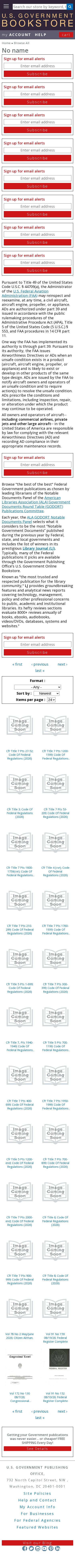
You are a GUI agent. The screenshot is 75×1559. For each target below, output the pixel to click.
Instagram (37, 1548)
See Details (37, 1448)
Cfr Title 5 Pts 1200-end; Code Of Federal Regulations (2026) (20, 1163)
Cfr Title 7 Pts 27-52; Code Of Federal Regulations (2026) (19, 754)
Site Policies (37, 1493)
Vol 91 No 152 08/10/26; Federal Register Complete (55, 1397)
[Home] (37, 25)
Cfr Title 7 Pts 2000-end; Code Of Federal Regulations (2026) (20, 1221)
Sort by (24, 693)
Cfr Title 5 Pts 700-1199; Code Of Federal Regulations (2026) (55, 1046)
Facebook (24, 1548)
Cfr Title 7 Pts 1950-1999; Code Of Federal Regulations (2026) (55, 1104)
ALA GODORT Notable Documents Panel (33, 519)
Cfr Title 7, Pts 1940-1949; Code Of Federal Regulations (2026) (19, 1046)
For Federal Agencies (37, 1520)
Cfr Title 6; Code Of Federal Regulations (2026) (55, 1221)
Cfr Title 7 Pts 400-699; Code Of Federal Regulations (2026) (20, 1104)
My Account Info (38, 1506)
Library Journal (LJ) (39, 548)
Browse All (21, 43)
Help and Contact (37, 1500)
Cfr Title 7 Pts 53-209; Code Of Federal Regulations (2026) (55, 813)
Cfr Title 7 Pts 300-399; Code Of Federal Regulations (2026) (55, 988)
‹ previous (39, 664)
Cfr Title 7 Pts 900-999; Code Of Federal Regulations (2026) (20, 1279)
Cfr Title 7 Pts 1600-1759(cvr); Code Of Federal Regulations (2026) (19, 871)
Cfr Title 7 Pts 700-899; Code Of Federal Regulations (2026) (55, 1163)
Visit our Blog (37, 1542)
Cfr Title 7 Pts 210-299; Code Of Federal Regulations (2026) (20, 929)
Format (37, 680)
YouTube (44, 1548)
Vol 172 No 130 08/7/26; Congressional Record (20, 1397)
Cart (66, 34)
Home (6, 43)
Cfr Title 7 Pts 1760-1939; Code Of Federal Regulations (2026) (55, 929)
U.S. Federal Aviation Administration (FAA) (25, 293)
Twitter (31, 1548)
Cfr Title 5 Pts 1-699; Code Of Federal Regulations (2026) (19, 988)
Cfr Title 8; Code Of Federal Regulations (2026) (55, 1279)
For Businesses (37, 1513)
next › (62, 664)
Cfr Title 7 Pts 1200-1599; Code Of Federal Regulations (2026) (55, 754)
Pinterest (50, 1548)
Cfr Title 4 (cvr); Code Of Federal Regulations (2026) (55, 871)
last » (39, 670)
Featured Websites (37, 1527)
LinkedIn (57, 1548)
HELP (41, 34)
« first (17, 664)
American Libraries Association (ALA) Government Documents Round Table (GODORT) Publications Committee (36, 504)
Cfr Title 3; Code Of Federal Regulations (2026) (20, 813)
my (16, 34)
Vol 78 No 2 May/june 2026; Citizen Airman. (19, 1336)
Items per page (30, 699)
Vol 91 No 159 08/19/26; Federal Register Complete (55, 1337)
